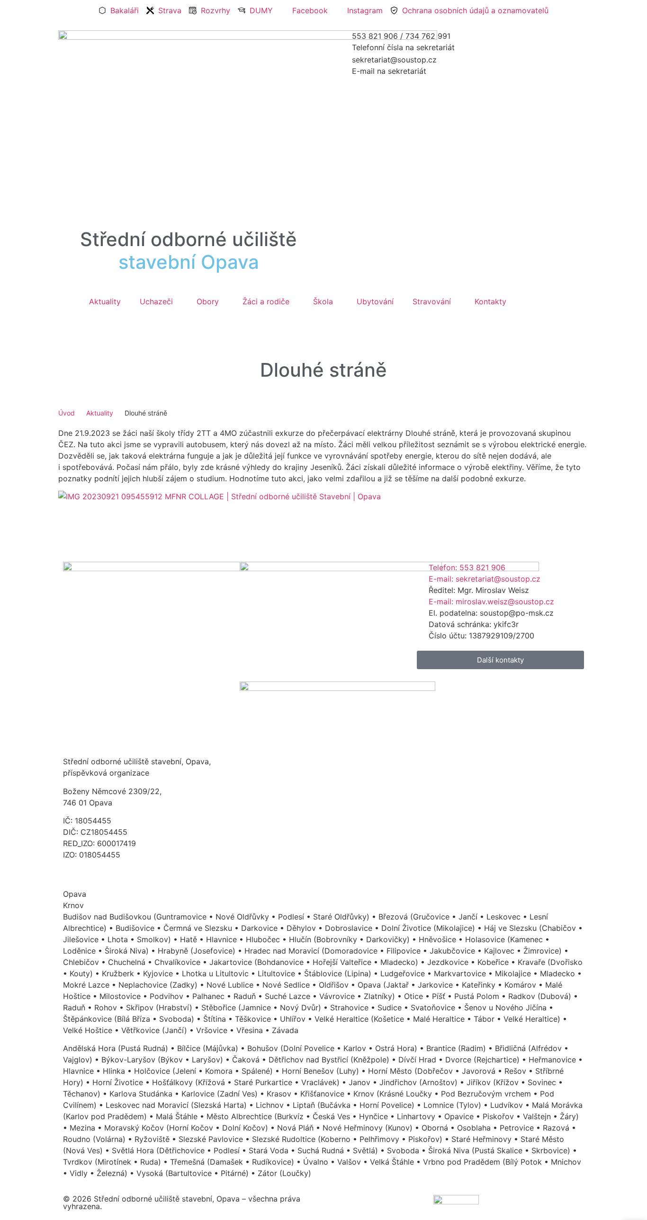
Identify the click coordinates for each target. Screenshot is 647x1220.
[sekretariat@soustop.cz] (340, 66)
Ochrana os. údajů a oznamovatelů (125, 873)
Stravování (432, 301)
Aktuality (105, 301)
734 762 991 (427, 36)
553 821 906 (375, 36)
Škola (323, 301)
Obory (208, 301)
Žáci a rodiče (266, 301)
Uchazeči (156, 301)
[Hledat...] (65, 321)
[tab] (323, 894)
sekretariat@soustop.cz (394, 59)
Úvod (66, 413)
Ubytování (375, 301)
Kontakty (490, 301)
